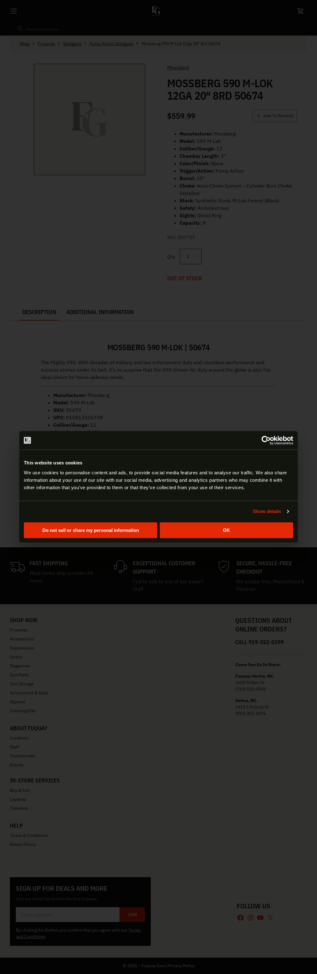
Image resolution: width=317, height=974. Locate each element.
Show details (267, 511)
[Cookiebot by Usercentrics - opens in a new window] (266, 440)
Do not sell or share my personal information (90, 530)
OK (226, 530)
